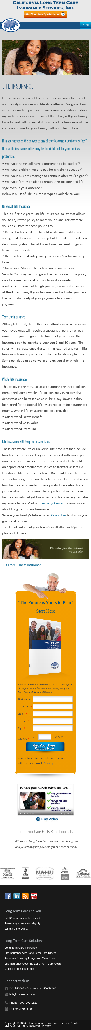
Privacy (48, 763)
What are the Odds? (16, 928)
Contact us (58, 516)
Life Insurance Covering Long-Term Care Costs (33, 963)
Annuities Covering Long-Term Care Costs (30, 958)
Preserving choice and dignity (22, 923)
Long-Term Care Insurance (21, 948)
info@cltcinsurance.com (23, 994)
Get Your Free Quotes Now (45, 14)
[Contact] (45, 549)
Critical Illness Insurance (21, 565)
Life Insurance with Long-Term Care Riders (30, 953)
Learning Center (53, 504)
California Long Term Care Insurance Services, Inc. (45, 5)
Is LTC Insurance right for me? (22, 918)
